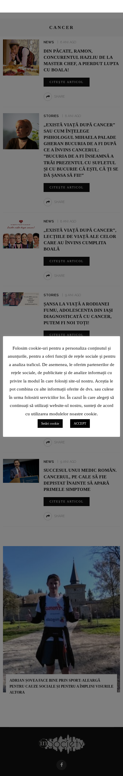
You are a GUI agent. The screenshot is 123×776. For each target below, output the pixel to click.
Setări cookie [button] (50, 423)
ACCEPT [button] (80, 423)
